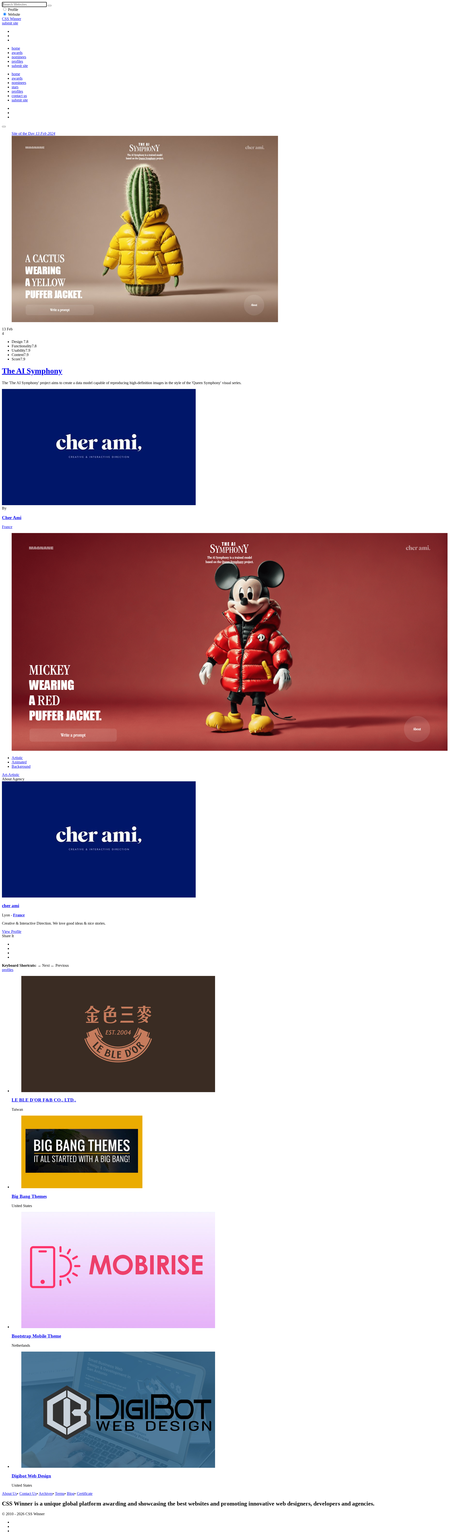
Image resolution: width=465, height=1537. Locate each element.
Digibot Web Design (31, 1475)
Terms (59, 1493)
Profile (13, 10)
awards (17, 53)
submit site (10, 23)
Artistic (17, 758)
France (7, 527)
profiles (17, 61)
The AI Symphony (32, 370)
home (16, 48)
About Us (9, 1493)
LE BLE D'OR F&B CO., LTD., (44, 1100)
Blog (70, 1493)
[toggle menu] (4, 126)
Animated (19, 762)
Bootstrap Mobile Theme (36, 1336)
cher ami (10, 905)
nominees (19, 57)
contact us (19, 96)
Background (21, 766)
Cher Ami (11, 517)
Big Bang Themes (29, 1196)
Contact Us (28, 1493)
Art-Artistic (10, 775)
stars (15, 87)
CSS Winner (11, 19)
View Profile (11, 931)
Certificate (85, 1493)
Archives (46, 1493)
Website (14, 14)
